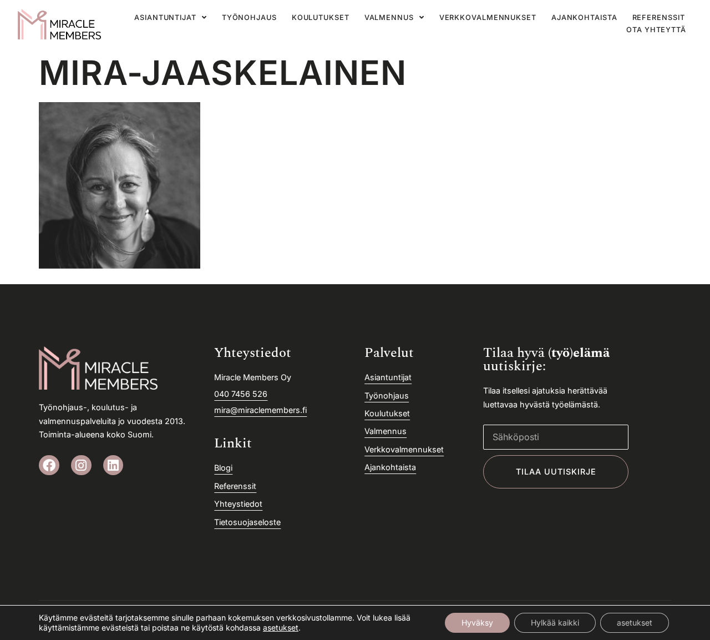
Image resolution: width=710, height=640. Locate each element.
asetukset (280, 627)
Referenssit (658, 17)
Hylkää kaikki (555, 622)
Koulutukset (320, 17)
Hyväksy (477, 622)
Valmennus (389, 17)
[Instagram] (81, 465)
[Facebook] (49, 465)
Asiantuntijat (165, 17)
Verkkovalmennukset (487, 17)
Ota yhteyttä (656, 30)
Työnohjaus (249, 17)
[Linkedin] (113, 465)
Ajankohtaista (584, 17)
